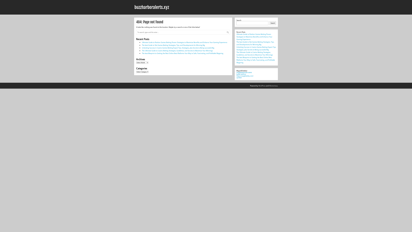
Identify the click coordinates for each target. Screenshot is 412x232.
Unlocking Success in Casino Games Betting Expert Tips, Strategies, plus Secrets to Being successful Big (178, 48)
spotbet (239, 77)
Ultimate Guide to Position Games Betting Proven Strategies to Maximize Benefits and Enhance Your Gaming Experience (184, 42)
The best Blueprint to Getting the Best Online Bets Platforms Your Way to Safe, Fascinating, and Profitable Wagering (182, 53)
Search (238, 20)
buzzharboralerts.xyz (151, 7)
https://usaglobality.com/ (244, 76)
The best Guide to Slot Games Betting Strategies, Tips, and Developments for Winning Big (173, 45)
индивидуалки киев (244, 72)
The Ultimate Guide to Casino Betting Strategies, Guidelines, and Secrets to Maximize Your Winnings (177, 51)
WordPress (262, 86)
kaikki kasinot (241, 74)
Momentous (273, 86)
